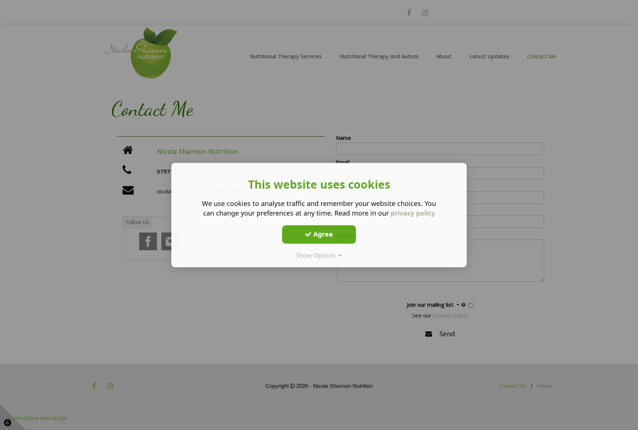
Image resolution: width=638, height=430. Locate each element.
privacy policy (413, 213)
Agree (322, 234)
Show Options (317, 255)
